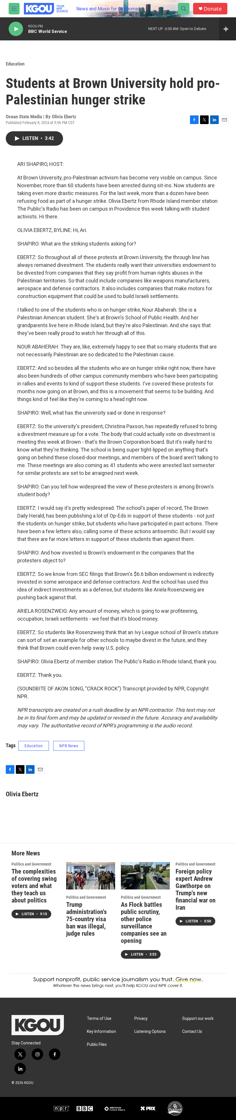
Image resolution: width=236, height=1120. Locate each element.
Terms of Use (99, 1018)
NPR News (68, 745)
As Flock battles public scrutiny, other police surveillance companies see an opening (144, 922)
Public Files (97, 1044)
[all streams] (227, 28)
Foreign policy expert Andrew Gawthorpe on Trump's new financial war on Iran (196, 889)
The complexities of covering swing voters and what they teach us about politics (34, 886)
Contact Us (192, 1031)
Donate (213, 9)
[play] (15, 29)
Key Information (101, 1031)
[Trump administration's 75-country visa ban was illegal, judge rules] (90, 875)
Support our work (198, 1018)
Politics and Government (31, 864)
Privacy (141, 1018)
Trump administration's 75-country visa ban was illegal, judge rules (86, 919)
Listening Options (150, 1031)
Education (15, 64)
